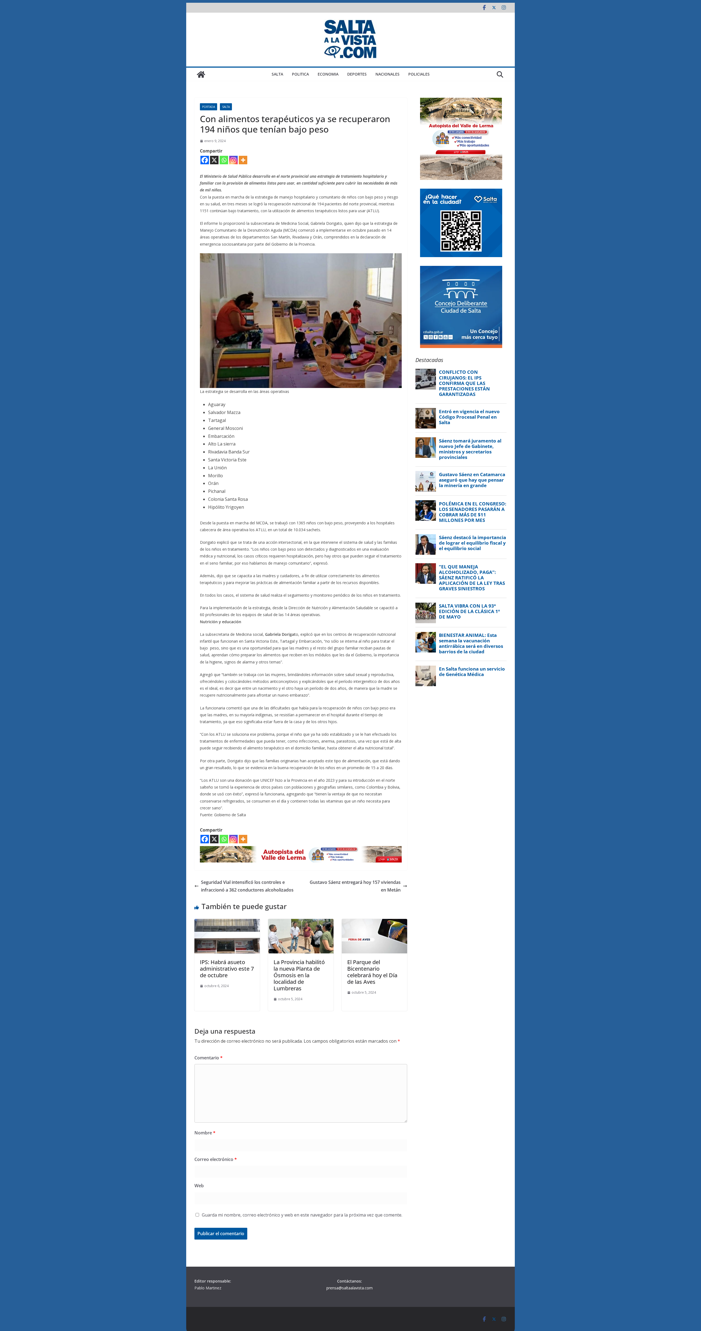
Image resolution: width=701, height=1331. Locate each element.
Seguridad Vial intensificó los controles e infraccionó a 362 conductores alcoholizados (247, 886)
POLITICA (300, 74)
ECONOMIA (328, 74)
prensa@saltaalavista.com (349, 1287)
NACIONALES (387, 74)
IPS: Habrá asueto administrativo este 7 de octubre (227, 968)
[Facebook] (204, 160)
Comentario (208, 1058)
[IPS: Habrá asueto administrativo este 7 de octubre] (227, 923)
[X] (214, 160)
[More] (243, 160)
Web (199, 1186)
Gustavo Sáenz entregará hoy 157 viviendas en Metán (355, 886)
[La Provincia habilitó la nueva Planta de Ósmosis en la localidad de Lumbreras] (301, 923)
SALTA (277, 74)
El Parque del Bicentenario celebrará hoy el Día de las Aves (372, 971)
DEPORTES (357, 74)
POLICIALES (419, 74)
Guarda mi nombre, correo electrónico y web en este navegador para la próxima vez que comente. (302, 1215)
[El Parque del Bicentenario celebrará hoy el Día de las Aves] (374, 923)
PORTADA (208, 107)
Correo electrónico (215, 1159)
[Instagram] (233, 160)
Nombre (205, 1133)
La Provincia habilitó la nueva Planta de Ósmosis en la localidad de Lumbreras (299, 975)
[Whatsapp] (224, 160)
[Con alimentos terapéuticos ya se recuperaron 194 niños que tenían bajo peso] (301, 257)
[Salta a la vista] (201, 74)
